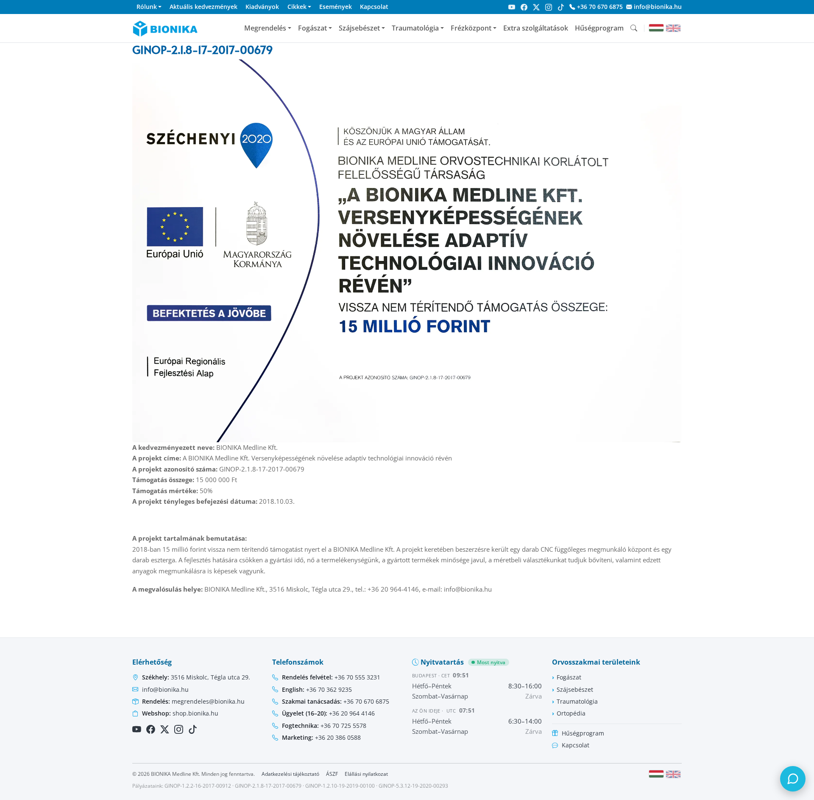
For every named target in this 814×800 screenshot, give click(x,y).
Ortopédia (571, 713)
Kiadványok (262, 7)
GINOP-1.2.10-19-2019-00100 (340, 785)
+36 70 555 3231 (331, 677)
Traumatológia (415, 28)
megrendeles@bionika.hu (193, 701)
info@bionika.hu (657, 7)
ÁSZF (332, 774)
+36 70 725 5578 (324, 725)
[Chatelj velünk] (793, 779)
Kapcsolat (374, 7)
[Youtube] (511, 7)
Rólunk (147, 7)
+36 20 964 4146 (328, 713)
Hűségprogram (599, 28)
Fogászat (312, 28)
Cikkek (297, 7)
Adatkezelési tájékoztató (290, 774)
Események (335, 7)
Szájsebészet (359, 28)
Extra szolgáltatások (535, 28)
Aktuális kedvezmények (203, 7)
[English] (673, 28)
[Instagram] (548, 7)
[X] (536, 7)
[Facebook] (524, 7)
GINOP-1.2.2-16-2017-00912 (197, 785)
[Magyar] (656, 27)
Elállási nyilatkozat (366, 774)
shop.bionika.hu (180, 713)
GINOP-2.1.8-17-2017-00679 (268, 785)
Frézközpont (471, 28)
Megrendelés (265, 28)
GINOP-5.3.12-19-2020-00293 (413, 785)
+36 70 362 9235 (317, 689)
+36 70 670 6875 (599, 7)
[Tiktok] (561, 7)
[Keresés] (634, 28)
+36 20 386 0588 (321, 737)
